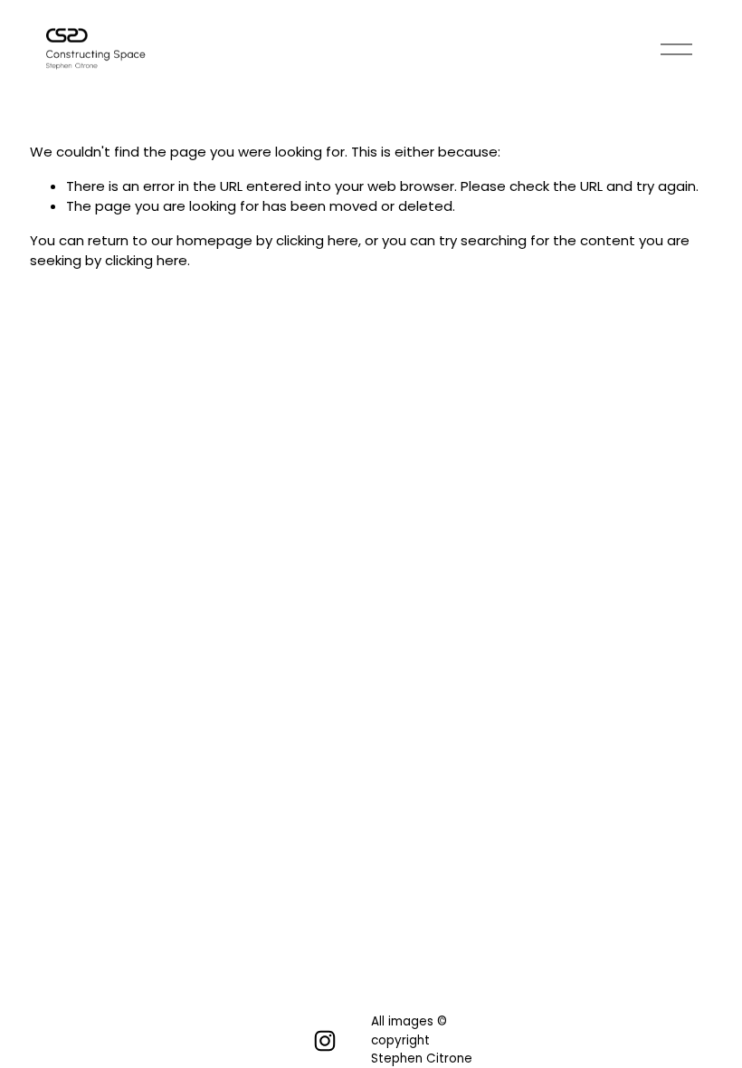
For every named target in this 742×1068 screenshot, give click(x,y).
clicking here (317, 240)
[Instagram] (325, 1041)
